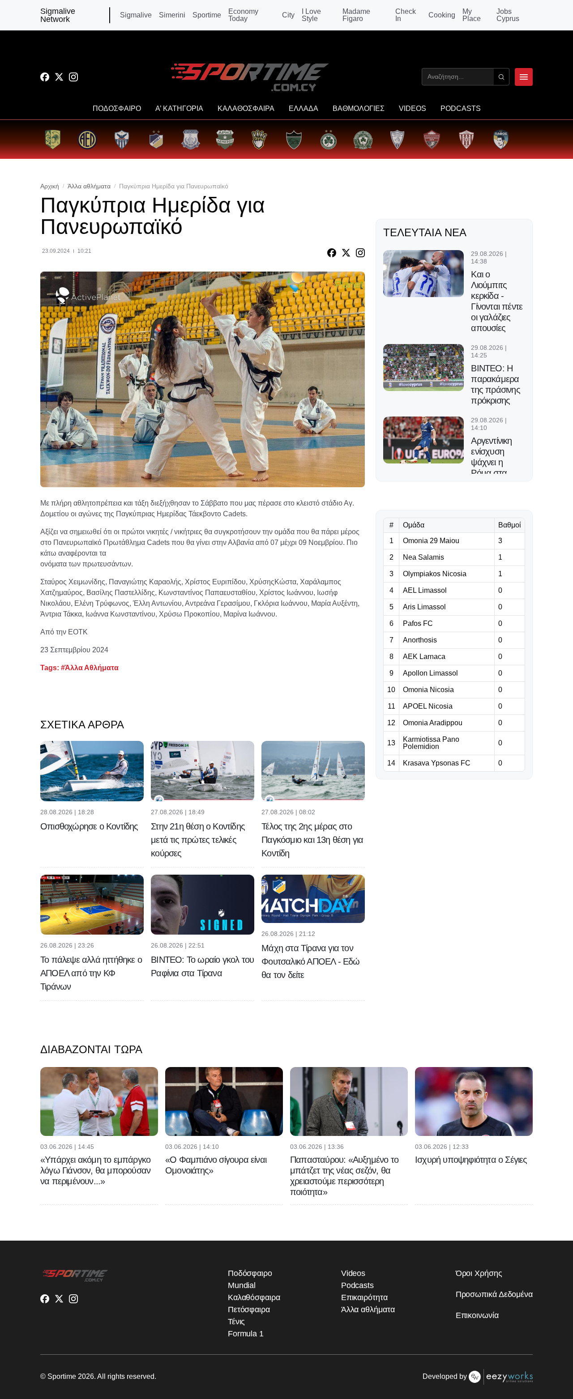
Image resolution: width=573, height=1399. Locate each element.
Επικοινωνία (477, 1315)
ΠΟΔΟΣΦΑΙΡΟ (117, 108)
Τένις (236, 1321)
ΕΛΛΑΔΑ (303, 108)
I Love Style (311, 15)
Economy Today (243, 15)
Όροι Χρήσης (479, 1273)
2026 (86, 1376)
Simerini (172, 15)
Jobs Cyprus (507, 15)
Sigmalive (136, 15)
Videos (353, 1273)
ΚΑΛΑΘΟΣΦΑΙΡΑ (246, 108)
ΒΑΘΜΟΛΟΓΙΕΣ (359, 108)
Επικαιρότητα (364, 1297)
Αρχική (49, 186)
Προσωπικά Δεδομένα (494, 1294)
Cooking (441, 15)
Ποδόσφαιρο (250, 1273)
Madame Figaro (356, 15)
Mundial (242, 1285)
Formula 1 (246, 1333)
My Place (471, 15)
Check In (405, 15)
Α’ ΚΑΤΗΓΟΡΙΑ (179, 108)
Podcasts (357, 1285)
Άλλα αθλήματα (89, 186)
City (288, 15)
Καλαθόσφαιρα (254, 1297)
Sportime (206, 15)
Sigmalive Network (57, 15)
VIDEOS (412, 108)
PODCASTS (460, 108)
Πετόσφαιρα (249, 1309)
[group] (52, 139)
